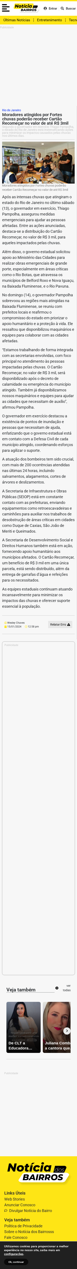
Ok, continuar (16, 1262)
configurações (13, 1254)
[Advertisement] (38, 67)
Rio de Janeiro (11, 110)
